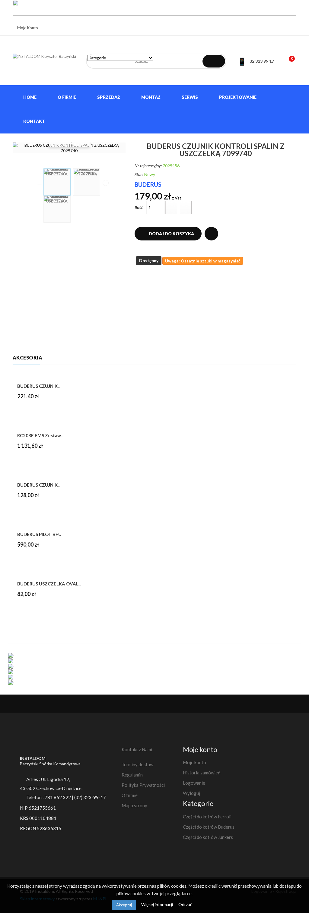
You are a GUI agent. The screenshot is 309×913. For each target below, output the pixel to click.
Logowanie (194, 783)
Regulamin (132, 774)
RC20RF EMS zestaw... (40, 435)
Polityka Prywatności (143, 785)
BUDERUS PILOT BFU (39, 534)
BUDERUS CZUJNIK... (38, 386)
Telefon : (50, 797)
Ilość (139, 207)
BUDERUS (148, 184)
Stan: (139, 174)
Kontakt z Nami (137, 749)
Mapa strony (134, 805)
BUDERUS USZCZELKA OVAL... (49, 583)
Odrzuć (185, 904)
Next (106, 183)
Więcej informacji (157, 904)
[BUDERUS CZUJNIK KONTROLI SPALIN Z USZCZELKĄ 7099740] (57, 182)
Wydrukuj (211, 233)
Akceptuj (124, 904)
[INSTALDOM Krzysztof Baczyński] (45, 60)
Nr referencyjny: (148, 165)
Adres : (47, 779)
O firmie (130, 795)
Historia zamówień (201, 772)
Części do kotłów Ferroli (207, 816)
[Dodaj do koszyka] (22, 606)
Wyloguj (191, 793)
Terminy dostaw (137, 764)
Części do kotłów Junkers (208, 837)
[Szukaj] (213, 61)
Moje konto (194, 762)
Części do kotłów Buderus (208, 827)
